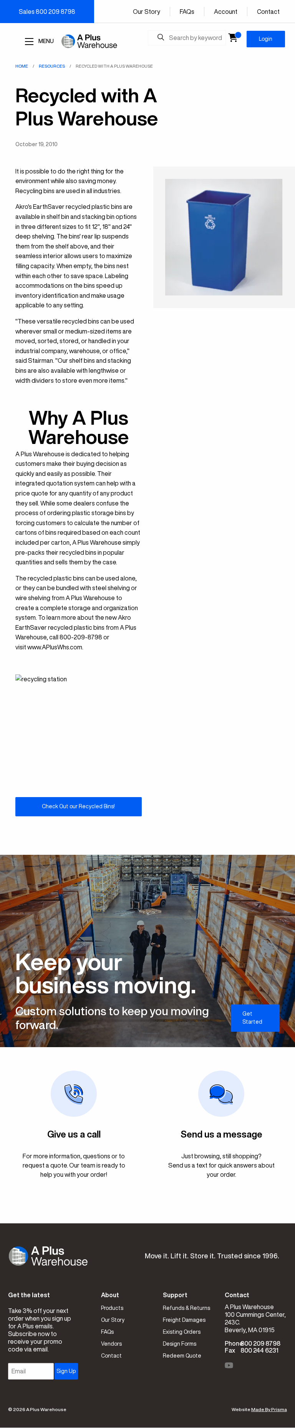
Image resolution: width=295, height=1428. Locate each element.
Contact (268, 11)
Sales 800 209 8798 (47, 11)
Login (265, 39)
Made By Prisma (269, 1409)
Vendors (111, 1343)
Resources (52, 66)
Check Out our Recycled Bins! (78, 806)
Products (112, 1308)
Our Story (146, 11)
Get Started (252, 1017)
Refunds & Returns (186, 1308)
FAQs (187, 11)
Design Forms (179, 1343)
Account (225, 11)
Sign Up (66, 1371)
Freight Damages (184, 1320)
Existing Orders (182, 1332)
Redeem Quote (182, 1355)
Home (21, 66)
